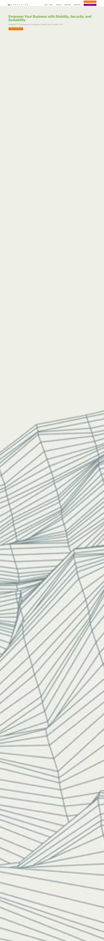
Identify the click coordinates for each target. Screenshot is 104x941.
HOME (45, 4)
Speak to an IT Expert (90, 1)
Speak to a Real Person (15, 28)
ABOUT (51, 4)
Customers (89, 4)
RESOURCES (77, 4)
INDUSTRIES (68, 4)
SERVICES (58, 4)
